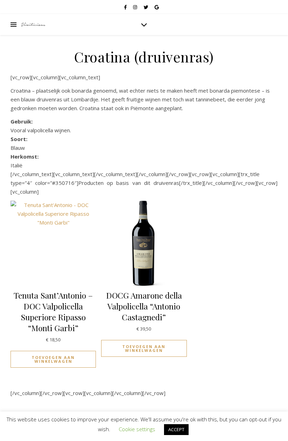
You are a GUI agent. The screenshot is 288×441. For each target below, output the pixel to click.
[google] (157, 7)
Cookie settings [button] (137, 429)
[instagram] (135, 7)
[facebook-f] (126, 7)
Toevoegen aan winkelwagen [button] (53, 359)
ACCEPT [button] (176, 429)
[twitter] (146, 7)
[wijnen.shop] (33, 24)
